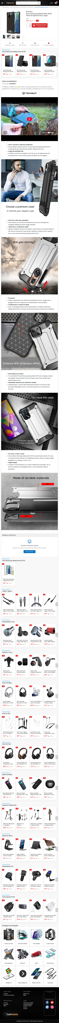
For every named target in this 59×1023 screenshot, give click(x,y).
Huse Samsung (31, 7)
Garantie (6, 1004)
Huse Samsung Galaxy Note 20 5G (42, 7)
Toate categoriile (5, 7)
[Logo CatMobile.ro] (9, 3)
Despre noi (26, 993)
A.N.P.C (25, 1007)
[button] (57, 64)
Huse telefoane (23, 7)
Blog (24, 995)
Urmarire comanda (9, 995)
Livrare (6, 1003)
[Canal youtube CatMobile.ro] (52, 1002)
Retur (5, 1005)
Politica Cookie (27, 1005)
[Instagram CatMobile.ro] (52, 1007)
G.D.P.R (25, 1008)
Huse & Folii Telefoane (14, 7)
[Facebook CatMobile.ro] (48, 1002)
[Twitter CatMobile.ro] (48, 1007)
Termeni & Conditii (28, 1003)
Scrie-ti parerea (29, 551)
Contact (6, 993)
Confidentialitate (27, 1004)
